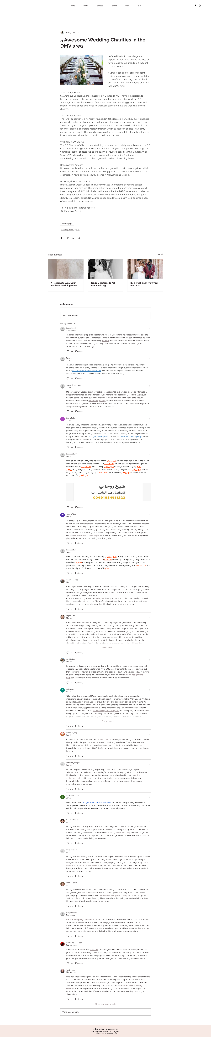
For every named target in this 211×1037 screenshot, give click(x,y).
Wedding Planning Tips (70, 230)
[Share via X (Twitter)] (67, 238)
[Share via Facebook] (61, 238)
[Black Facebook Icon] (195, 5)
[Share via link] (79, 238)
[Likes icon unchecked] (67, 351)
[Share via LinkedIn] (73, 238)
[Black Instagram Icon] (199, 5)
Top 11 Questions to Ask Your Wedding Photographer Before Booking (103, 284)
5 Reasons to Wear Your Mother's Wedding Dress (64, 284)
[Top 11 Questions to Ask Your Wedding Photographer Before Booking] (105, 269)
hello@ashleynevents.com (105, 1029)
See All (160, 254)
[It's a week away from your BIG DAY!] (145, 269)
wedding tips (67, 223)
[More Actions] (149, 329)
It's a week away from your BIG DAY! (144, 284)
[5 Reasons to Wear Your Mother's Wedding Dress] (66, 269)
